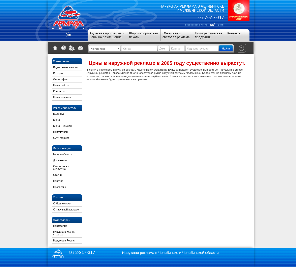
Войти (221, 25)
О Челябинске (61, 203)
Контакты (234, 33)
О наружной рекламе (66, 209)
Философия (60, 79)
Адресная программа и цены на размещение (107, 35)
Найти (226, 48)
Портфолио (60, 225)
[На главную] (55, 47)
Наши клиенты (62, 97)
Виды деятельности (65, 67)
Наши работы (61, 85)
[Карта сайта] (63, 47)
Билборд (58, 113)
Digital (56, 119)
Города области (62, 154)
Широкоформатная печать (143, 35)
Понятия (58, 180)
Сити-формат (61, 137)
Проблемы (59, 187)
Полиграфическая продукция (208, 35)
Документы (60, 160)
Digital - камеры (62, 125)
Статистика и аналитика (61, 167)
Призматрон (60, 131)
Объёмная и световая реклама (176, 35)
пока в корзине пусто (196, 25)
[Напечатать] (72, 47)
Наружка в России (64, 240)
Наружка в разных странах (64, 233)
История (58, 73)
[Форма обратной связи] (80, 47)
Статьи (57, 174)
